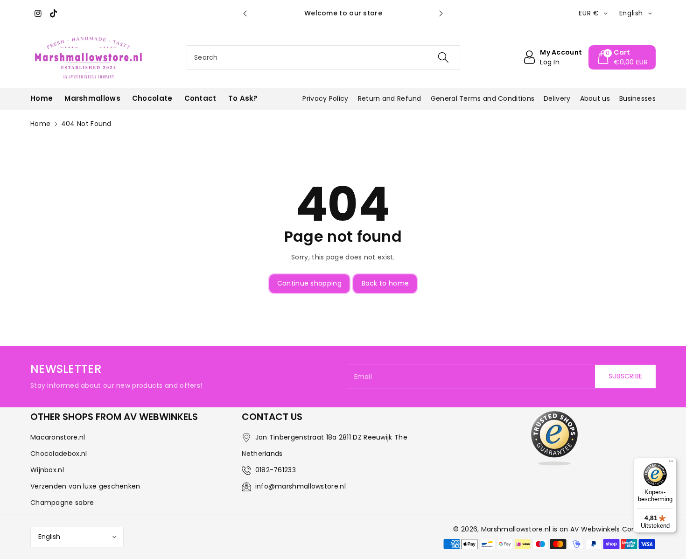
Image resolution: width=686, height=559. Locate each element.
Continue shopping (309, 283)
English (49, 536)
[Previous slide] (245, 13)
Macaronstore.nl (57, 437)
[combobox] (323, 57)
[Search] (443, 57)
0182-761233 (275, 470)
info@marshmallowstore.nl (300, 486)
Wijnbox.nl (47, 470)
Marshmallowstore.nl (516, 529)
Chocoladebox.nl (58, 453)
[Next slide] (441, 13)
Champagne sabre (62, 502)
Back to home (385, 283)
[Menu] (671, 463)
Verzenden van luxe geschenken (85, 486)
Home (40, 123)
